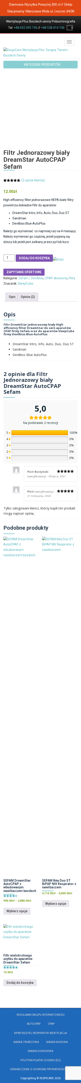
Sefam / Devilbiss (30, 278)
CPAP (51, 1023)
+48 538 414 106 (53, 27)
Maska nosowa (57, 1042)
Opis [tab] (12, 297)
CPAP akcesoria (56, 278)
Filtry (72, 278)
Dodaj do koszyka (34, 258)
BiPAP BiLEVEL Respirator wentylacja (40, 1033)
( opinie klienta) (33, 180)
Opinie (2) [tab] (28, 297)
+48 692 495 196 (25, 27)
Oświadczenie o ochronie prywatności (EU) (40, 1069)
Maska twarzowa (26, 1042)
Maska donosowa (40, 1051)
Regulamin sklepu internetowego (41, 1014)
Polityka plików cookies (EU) (40, 1060)
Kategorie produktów (41, 64)
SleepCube (25, 283)
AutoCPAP (33, 1023)
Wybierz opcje (17, 911)
